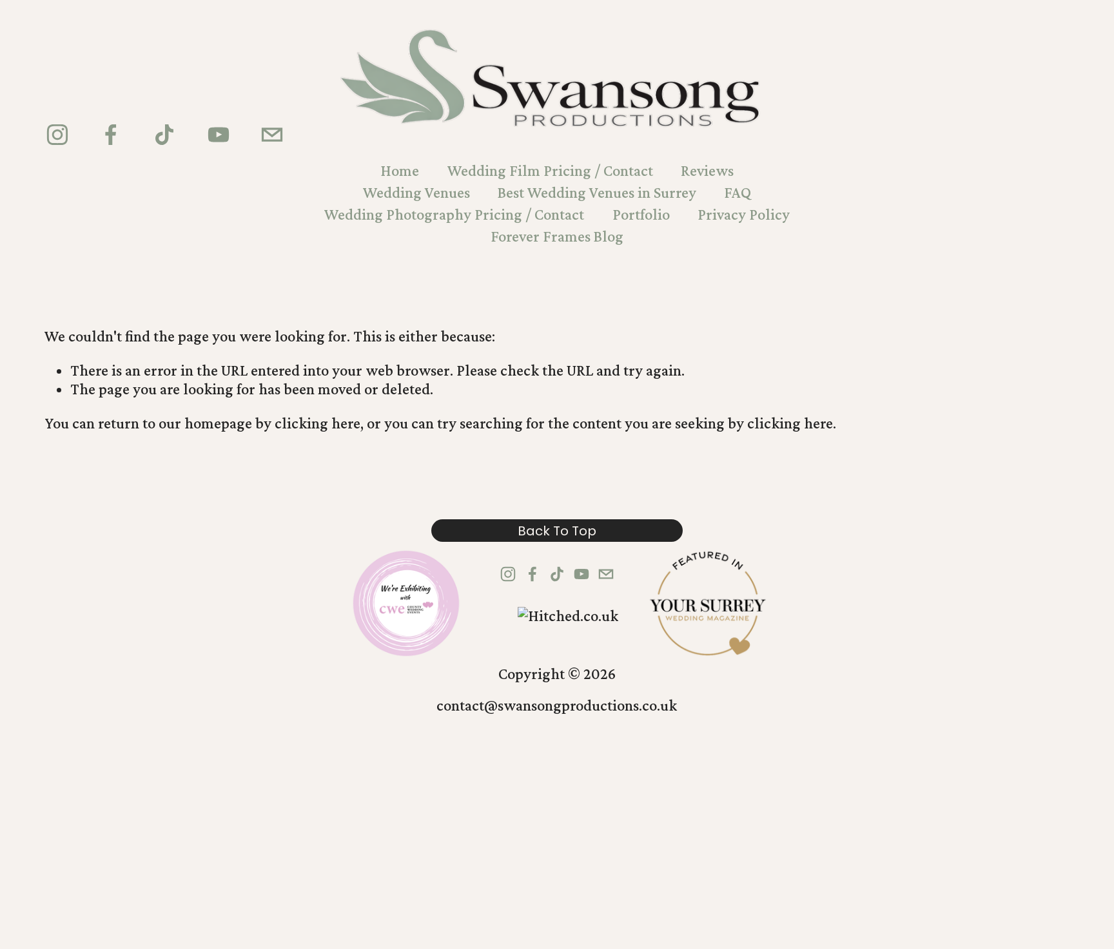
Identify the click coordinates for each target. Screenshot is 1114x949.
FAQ (737, 192)
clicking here (317, 423)
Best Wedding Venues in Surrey (597, 192)
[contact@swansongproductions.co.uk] (272, 135)
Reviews (707, 170)
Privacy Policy (744, 214)
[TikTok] (164, 135)
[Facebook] (111, 135)
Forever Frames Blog (557, 236)
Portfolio (641, 214)
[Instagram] (57, 135)
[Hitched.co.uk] (568, 615)
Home (399, 170)
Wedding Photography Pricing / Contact (454, 214)
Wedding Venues (416, 192)
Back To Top (557, 531)
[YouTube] (218, 135)
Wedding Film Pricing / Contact (550, 170)
